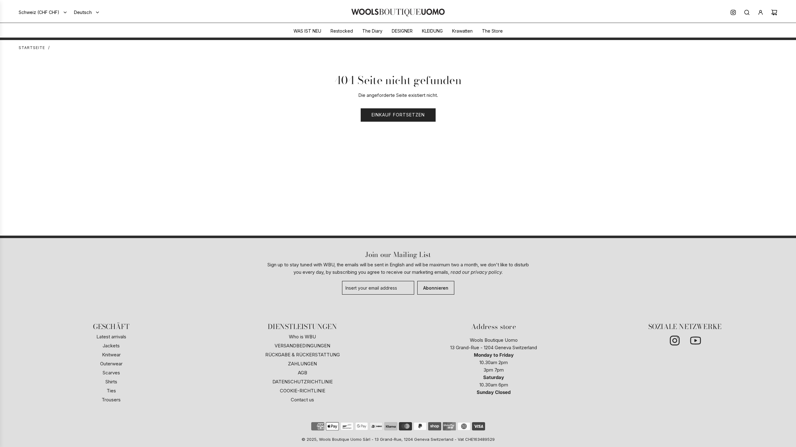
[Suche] (747, 12)
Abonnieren (435, 288)
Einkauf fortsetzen (398, 114)
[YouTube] (695, 340)
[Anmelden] (760, 12)
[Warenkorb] (774, 12)
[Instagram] (733, 12)
